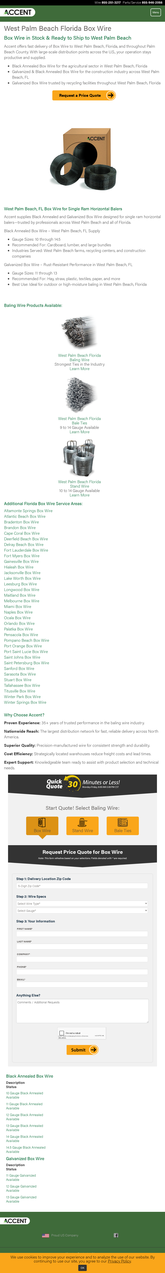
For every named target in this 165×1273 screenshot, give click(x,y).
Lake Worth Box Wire (22, 578)
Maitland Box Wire (19, 595)
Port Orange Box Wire (23, 646)
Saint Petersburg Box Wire (26, 662)
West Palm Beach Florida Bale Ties (79, 421)
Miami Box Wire (17, 606)
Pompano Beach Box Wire (26, 640)
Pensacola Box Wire (21, 634)
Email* (21, 979)
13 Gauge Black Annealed (24, 1125)
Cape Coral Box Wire (22, 533)
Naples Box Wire (18, 612)
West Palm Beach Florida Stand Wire (79, 484)
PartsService (142, 2)
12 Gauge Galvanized (21, 1186)
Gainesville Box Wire (21, 561)
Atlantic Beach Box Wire (24, 516)
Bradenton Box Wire (21, 522)
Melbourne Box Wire (21, 600)
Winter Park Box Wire (22, 696)
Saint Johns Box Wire (22, 657)
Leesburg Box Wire (20, 584)
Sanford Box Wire (19, 668)
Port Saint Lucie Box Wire (26, 651)
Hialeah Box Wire (18, 567)
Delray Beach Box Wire (23, 544)
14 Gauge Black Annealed (24, 1136)
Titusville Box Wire (19, 691)
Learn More (80, 368)
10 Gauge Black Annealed (24, 1092)
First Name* (24, 929)
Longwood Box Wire (21, 589)
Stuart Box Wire (17, 679)
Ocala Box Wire (17, 617)
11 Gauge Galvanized (21, 1175)
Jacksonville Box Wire (22, 572)
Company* (23, 954)
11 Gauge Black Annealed (24, 1103)
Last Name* (24, 941)
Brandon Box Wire (20, 527)
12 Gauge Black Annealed (24, 1114)
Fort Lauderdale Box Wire (26, 550)
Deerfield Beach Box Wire (26, 539)
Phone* (21, 967)
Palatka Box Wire (18, 629)
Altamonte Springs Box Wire (28, 510)
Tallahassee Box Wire (22, 685)
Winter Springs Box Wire (25, 702)
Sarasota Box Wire (20, 674)
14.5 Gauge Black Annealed (25, 1147)
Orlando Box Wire (19, 623)
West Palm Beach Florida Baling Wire (79, 357)
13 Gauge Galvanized (21, 1197)
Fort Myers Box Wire (21, 555)
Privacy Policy (119, 1261)
